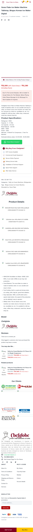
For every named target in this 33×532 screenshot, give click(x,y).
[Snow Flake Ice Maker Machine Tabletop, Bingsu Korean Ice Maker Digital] (1, 20)
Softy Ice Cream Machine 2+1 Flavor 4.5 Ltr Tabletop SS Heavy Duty (19, 368)
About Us (3, 468)
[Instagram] (7, 462)
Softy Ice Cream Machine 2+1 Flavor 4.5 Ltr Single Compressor (19, 352)
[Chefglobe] (9, 193)
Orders (19, 478)
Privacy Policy (5, 475)
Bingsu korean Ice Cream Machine (14, 185)
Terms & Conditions (6, 471)
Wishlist (19, 475)
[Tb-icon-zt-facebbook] (2, 462)
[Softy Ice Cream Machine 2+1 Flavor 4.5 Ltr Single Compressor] (4, 354)
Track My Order (21, 471)
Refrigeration (27, 182)
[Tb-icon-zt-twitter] (15, 462)
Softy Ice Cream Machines (16, 182)
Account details (21, 481)
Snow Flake (13, 187)
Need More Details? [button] (13, 142)
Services (3, 486)
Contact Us (4, 483)
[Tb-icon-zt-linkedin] (11, 462)
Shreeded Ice (5, 187)
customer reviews (14, 16)
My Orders (20, 468)
